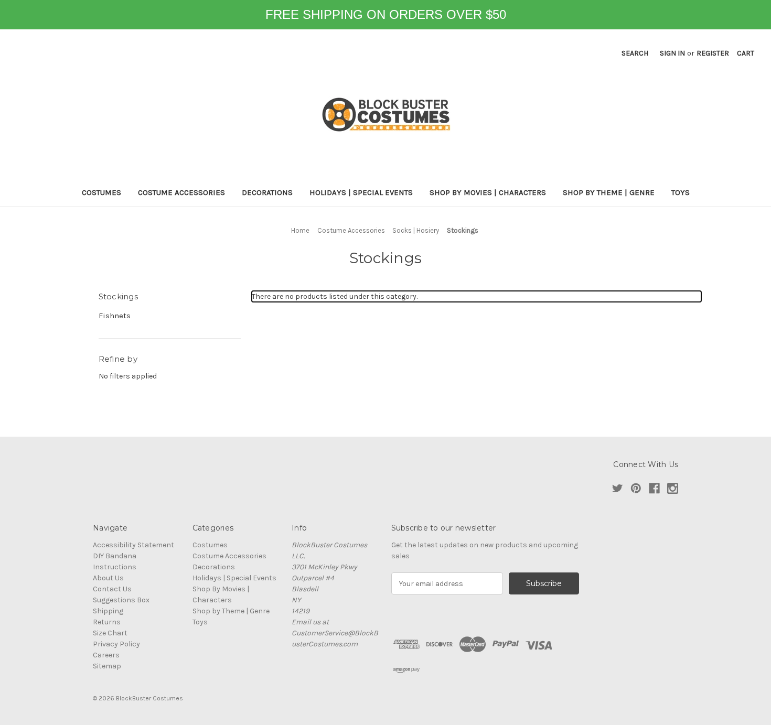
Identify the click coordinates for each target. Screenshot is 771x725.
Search (635, 53)
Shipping (108, 611)
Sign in (672, 53)
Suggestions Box (121, 600)
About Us (108, 577)
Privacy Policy (116, 644)
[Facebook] (654, 488)
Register (713, 53)
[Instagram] (672, 488)
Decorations (267, 192)
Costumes (101, 192)
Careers (106, 655)
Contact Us (112, 589)
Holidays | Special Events (361, 192)
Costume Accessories (181, 192)
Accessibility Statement (133, 544)
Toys (680, 192)
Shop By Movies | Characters (488, 192)
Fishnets (115, 315)
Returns (107, 622)
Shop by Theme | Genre (609, 192)
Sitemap (107, 666)
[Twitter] (617, 488)
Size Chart (110, 633)
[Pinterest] (635, 488)
